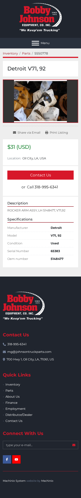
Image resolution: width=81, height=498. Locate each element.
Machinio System (14, 480)
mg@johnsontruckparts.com (29, 352)
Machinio (47, 480)
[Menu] (35, 43)
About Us (12, 396)
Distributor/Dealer (18, 415)
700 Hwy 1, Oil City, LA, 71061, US (30, 359)
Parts (9, 390)
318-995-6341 (46, 187)
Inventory (12, 384)
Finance (11, 402)
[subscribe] (74, 445)
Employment (15, 409)
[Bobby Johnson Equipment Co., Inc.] (24, 305)
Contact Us (40, 175)
